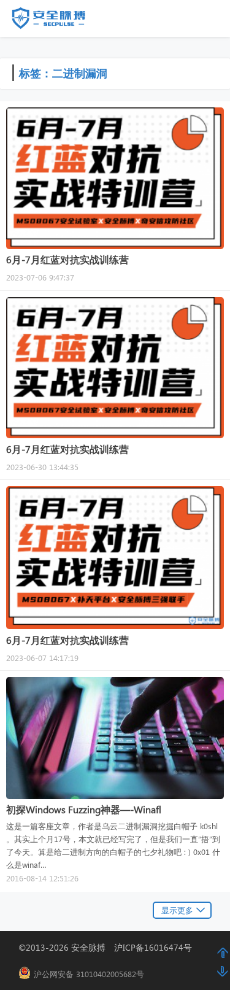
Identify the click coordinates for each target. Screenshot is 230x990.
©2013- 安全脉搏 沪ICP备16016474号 (109, 947)
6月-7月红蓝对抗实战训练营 (67, 259)
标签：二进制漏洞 (63, 72)
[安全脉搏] (58, 21)
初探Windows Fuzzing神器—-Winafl (83, 809)
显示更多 (177, 910)
